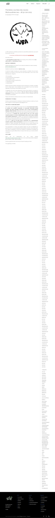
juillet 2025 (44, 110)
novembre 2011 (45, 342)
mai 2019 (43, 225)
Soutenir (44, 0)
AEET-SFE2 (44, 378)
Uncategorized (45, 488)
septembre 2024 (45, 124)
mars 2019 (44, 228)
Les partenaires (44, 500)
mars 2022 (44, 167)
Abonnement (43, 509)
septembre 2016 (45, 274)
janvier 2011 (44, 354)
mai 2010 (43, 365)
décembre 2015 (45, 283)
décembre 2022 (45, 154)
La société (20, 497)
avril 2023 (43, 147)
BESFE (43, 387)
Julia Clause (9, 14)
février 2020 (44, 209)
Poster (42, 507)
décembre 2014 (45, 296)
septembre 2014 (45, 301)
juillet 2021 (44, 181)
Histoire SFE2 (44, 446)
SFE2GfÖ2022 (44, 473)
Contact (48, 0)
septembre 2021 (45, 177)
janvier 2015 (44, 294)
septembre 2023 (45, 142)
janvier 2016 (44, 281)
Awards (43, 385)
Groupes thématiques (33, 502)
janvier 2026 (44, 101)
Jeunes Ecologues (45, 448)
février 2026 (44, 99)
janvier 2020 (44, 211)
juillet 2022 (44, 161)
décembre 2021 (45, 172)
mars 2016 (44, 278)
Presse (43, 455)
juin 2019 (43, 223)
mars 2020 (44, 207)
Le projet (42, 498)
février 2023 (44, 151)
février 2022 (44, 168)
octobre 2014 (44, 299)
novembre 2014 (45, 297)
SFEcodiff (44, 3)
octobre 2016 (44, 273)
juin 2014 (43, 306)
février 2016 (44, 280)
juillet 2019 (44, 221)
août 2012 (44, 333)
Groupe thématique (45, 434)
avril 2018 (43, 246)
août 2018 (44, 241)
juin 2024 (43, 128)
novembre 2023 (45, 138)
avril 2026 (44, 98)
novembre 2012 (45, 327)
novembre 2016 (45, 271)
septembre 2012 (45, 331)
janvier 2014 (44, 312)
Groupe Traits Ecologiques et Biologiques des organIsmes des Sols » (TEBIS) (45, 442)
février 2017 (44, 267)
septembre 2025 (45, 108)
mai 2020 (43, 204)
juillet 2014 (44, 304)
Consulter (43, 506)
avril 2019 (43, 227)
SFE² (27, 3)
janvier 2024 (44, 135)
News (43, 450)
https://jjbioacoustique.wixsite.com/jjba (13, 137)
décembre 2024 (45, 119)
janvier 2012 (44, 338)
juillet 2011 (44, 347)
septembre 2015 (45, 289)
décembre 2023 (45, 137)
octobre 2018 (44, 237)
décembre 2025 (45, 103)
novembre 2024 (45, 121)
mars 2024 (44, 131)
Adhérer (40, 0)
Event (17, 14)
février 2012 (44, 336)
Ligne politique (21, 498)
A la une (43, 371)
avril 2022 (43, 165)
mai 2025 (43, 114)
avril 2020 (44, 205)
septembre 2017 (45, 257)
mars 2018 (44, 248)
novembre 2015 (45, 285)
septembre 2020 (45, 198)
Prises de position (45, 457)
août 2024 (44, 126)
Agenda (19, 504)
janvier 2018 (44, 251)
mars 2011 (44, 350)
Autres (43, 383)
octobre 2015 (44, 287)
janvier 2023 (44, 152)
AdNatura (44, 375)
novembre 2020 (45, 195)
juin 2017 (43, 260)
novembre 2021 (45, 174)
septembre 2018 (45, 239)
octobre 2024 (44, 122)
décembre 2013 (45, 313)
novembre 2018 (45, 236)
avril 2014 (43, 308)
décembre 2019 (45, 213)
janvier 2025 (44, 117)
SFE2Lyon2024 (44, 474)
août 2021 (44, 179)
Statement (44, 483)
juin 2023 (43, 144)
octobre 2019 (44, 216)
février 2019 (44, 230)
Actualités (44, 373)
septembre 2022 (45, 160)
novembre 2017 (45, 255)
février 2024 (44, 133)
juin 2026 (43, 96)
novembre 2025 (45, 105)
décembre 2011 (45, 340)
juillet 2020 (44, 200)
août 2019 (44, 220)
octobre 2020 (44, 197)
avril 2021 (43, 186)
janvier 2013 (44, 324)
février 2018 (44, 250)
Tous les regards (44, 497)
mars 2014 (44, 310)
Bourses (43, 394)
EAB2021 (43, 399)
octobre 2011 (44, 343)
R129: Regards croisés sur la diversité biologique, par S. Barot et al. (45, 54)
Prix (42, 459)
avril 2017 (43, 264)
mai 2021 (43, 184)
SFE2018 (43, 467)
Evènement (44, 407)
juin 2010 (43, 363)
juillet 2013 (44, 317)
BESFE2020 (44, 388)
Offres (43, 452)
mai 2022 (43, 163)
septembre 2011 (45, 345)
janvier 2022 (44, 170)
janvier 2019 (44, 232)
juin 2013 (43, 319)
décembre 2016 (45, 269)
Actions (32, 3)
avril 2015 (43, 290)
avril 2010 (43, 366)
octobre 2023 (44, 140)
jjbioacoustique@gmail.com (10, 66)
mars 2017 (44, 266)
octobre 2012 (44, 329)
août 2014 (44, 303)
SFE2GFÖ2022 (44, 471)
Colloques (31, 500)
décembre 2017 (45, 253)
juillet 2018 (44, 243)
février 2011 (44, 352)
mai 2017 (43, 262)
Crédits (6, 509)
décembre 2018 (45, 234)
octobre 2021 (44, 175)
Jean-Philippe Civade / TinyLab (23, 516)
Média (19, 507)
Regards (38, 3)
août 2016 (44, 276)
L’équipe (42, 502)
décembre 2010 (45, 356)
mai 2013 (43, 320)
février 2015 (44, 292)
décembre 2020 (45, 193)
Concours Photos (45, 397)
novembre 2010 (45, 357)
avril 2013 (43, 322)
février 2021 (44, 190)
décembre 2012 (45, 326)
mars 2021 (44, 188)
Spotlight (43, 481)
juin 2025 (43, 112)
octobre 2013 (44, 315)
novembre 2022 (45, 156)
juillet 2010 (44, 361)
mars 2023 (44, 149)
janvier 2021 (44, 191)
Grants (43, 414)
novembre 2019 (45, 214)
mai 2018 (43, 244)
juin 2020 (43, 202)
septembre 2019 (45, 218)
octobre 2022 (44, 158)
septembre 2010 (45, 359)
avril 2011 (43, 349)
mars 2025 (44, 115)
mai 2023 (43, 145)
